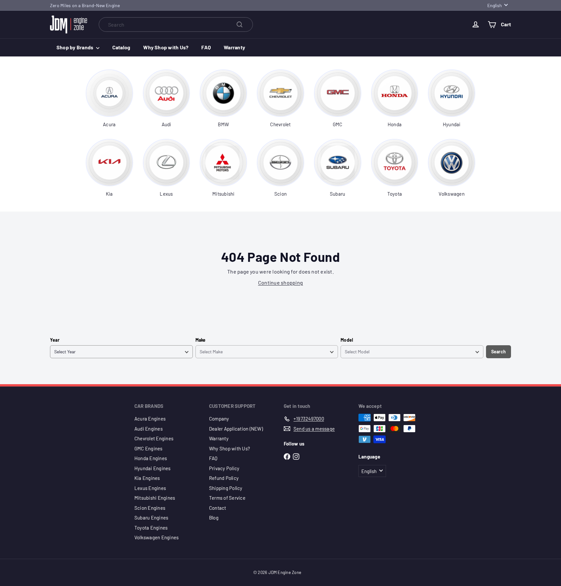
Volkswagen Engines (156, 537)
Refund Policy (224, 478)
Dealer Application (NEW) (236, 429)
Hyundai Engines (152, 468)
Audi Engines (148, 429)
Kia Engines (147, 478)
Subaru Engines (151, 517)
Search (498, 351)
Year (54, 340)
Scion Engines (149, 508)
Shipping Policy (226, 488)
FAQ (206, 47)
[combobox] (176, 24)
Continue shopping (280, 282)
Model (347, 340)
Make (200, 340)
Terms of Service (227, 498)
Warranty (234, 47)
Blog (213, 517)
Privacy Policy (224, 468)
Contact (217, 508)
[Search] (239, 24)
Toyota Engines (151, 528)
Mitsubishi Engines (154, 498)
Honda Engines (150, 458)
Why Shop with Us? (165, 47)
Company (219, 418)
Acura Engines (150, 418)
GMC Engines (148, 448)
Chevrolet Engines (153, 438)
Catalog (121, 47)
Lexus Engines (150, 488)
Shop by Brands (75, 47)
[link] (109, 98)
